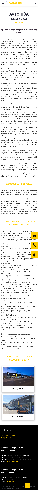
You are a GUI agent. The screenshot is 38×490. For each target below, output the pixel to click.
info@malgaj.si (12, 481)
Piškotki (18, 488)
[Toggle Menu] (2, 2)
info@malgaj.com (12, 461)
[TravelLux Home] (14, 2)
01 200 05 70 (21, 459)
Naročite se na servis (9, 439)
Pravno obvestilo (7, 488)
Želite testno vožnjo (8, 435)
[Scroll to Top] (27, 485)
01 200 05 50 (15, 457)
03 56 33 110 (15, 479)
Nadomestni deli (6, 437)
